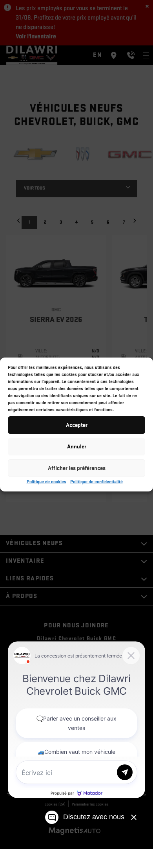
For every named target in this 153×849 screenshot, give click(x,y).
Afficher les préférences (77, 468)
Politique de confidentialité (96, 482)
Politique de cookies (46, 482)
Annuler (76, 446)
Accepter (76, 425)
